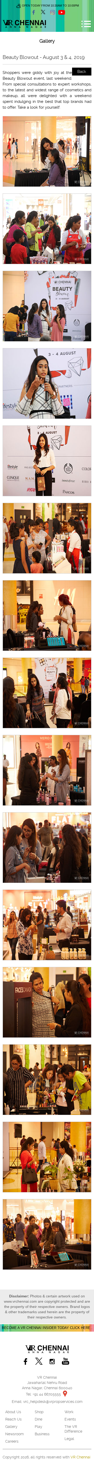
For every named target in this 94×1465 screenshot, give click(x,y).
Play (38, 1426)
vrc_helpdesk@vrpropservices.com (53, 1401)
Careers (12, 1441)
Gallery (11, 1426)
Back (81, 71)
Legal (69, 1439)
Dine (38, 1419)
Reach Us (13, 1419)
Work (68, 1412)
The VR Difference (73, 1428)
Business (42, 1434)
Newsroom (14, 1434)
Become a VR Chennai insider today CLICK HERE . (47, 1328)
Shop (39, 1412)
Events (70, 1419)
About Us (13, 1412)
